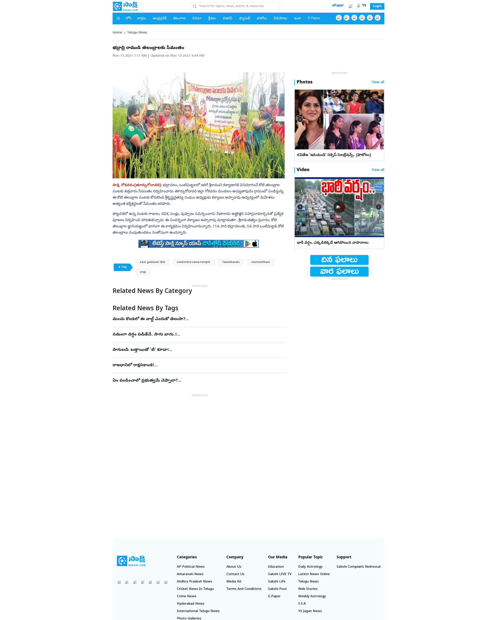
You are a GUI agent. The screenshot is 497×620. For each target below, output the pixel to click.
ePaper (338, 6)
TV (363, 6)
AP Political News (191, 567)
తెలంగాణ (179, 18)
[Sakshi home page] (131, 561)
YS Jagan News (310, 611)
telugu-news (137, 33)
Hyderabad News (190, 604)
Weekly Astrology (312, 596)
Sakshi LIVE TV (279, 574)
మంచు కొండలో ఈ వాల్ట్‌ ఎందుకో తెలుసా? (199, 319)
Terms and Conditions (244, 589)
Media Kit (234, 582)
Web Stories (308, 589)
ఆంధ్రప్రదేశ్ (159, 18)
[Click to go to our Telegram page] (158, 582)
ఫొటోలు (262, 18)
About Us (233, 567)
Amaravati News (190, 574)
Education (276, 567)
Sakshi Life (276, 582)
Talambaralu (231, 262)
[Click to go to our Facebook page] (339, 18)
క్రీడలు (212, 18)
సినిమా (197, 18)
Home (117, 33)
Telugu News (308, 582)
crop (143, 272)
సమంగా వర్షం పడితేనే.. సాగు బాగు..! (192, 334)
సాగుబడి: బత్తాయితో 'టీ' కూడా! (197, 350)
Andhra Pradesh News (194, 582)
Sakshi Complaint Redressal (359, 567)
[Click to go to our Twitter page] (354, 18)
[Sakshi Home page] (125, 6)
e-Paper (314, 18)
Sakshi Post (277, 589)
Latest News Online (314, 574)
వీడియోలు (280, 18)
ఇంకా (297, 18)
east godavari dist (152, 262)
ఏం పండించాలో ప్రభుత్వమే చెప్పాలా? (196, 381)
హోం (128, 18)
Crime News (186, 596)
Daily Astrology (310, 567)
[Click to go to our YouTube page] (370, 18)
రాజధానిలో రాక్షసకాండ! (195, 365)
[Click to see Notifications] (350, 6)
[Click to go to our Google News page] (378, 18)
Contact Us (235, 574)
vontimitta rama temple (193, 262)
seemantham (260, 262)
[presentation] (300, 119)
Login (377, 6)
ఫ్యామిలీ (244, 18)
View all (378, 82)
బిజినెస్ (227, 18)
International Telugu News (198, 611)
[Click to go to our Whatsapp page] (346, 18)
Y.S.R (302, 604)
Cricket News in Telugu (195, 589)
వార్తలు (141, 18)
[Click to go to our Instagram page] (362, 18)
